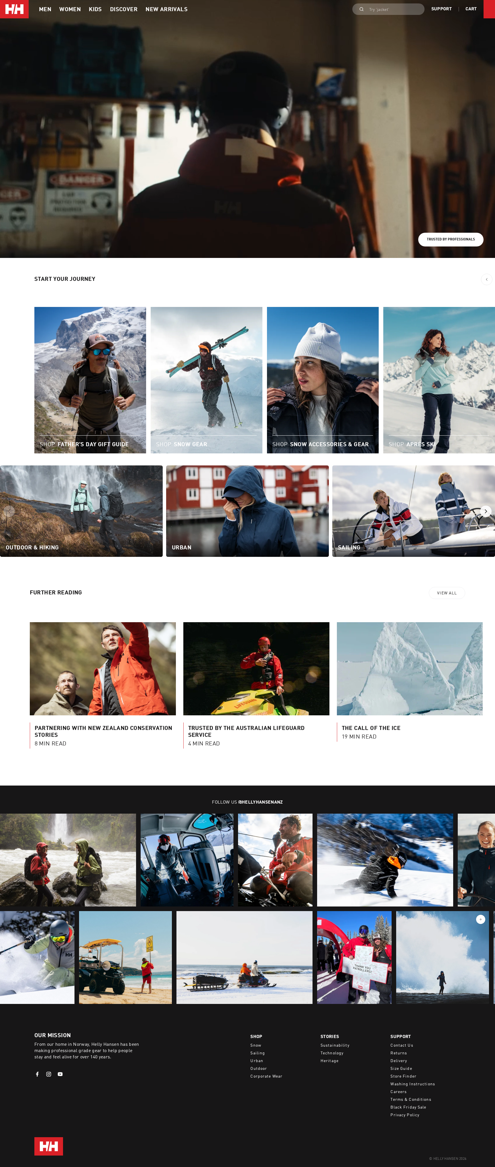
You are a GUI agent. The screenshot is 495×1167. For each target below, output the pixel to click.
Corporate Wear (266, 1076)
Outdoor (258, 1069)
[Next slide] (486, 511)
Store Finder (403, 1076)
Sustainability (335, 1045)
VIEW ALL (447, 593)
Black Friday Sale (408, 1107)
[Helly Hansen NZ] (14, 9)
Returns (398, 1053)
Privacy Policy (404, 1115)
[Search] (359, 9)
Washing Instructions (412, 1084)
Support (441, 9)
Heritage (330, 1061)
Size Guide (401, 1069)
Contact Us (401, 1045)
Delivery (398, 1061)
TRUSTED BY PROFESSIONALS (451, 239)
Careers (398, 1092)
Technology (332, 1053)
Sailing (257, 1053)
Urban (256, 1061)
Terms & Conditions (410, 1100)
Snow (255, 1045)
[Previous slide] (9, 511)
